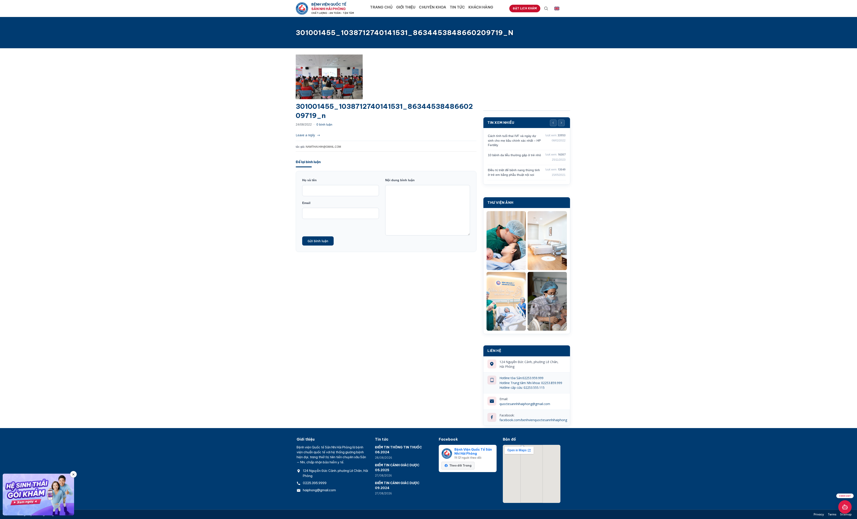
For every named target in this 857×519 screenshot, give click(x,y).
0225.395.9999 (315, 483)
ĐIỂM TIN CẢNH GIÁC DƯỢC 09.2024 (397, 485)
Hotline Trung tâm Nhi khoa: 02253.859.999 (530, 383)
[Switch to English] (556, 8)
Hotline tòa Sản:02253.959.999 (521, 378)
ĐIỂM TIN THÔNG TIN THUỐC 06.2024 (398, 449)
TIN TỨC (457, 7)
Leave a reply (305, 135)
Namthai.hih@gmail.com (323, 146)
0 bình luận (324, 124)
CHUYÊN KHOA (432, 7)
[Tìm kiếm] (546, 8)
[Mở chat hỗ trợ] (845, 507)
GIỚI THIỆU (406, 7)
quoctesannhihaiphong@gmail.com (524, 404)
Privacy (819, 514)
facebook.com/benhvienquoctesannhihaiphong (533, 420)
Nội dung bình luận (400, 180)
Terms (832, 514)
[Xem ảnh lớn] (506, 240)
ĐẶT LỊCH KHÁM (525, 8)
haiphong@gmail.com (319, 490)
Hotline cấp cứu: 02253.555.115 (522, 387)
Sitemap (846, 514)
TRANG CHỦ (381, 7)
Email (306, 203)
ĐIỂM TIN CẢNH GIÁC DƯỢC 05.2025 (397, 467)
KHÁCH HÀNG (480, 7)
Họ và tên (309, 180)
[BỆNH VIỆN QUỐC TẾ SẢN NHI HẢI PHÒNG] (302, 8)
